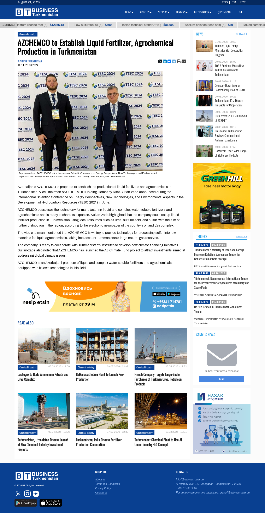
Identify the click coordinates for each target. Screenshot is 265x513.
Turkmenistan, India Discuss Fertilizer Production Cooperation (99, 442)
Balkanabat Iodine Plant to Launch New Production (100, 377)
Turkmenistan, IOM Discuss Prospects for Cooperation (229, 102)
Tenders (201, 236)
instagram (27, 494)
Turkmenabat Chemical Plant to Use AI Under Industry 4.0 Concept (158, 442)
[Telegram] (174, 61)
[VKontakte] (169, 61)
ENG (225, 2)
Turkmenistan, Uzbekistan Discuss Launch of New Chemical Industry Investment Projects (43, 444)
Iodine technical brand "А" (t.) (135, 25)
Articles (144, 12)
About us (100, 479)
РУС (243, 2)
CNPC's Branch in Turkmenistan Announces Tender (218, 309)
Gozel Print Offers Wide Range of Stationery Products (231, 153)
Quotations (224, 12)
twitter (18, 494)
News (200, 34)
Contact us (101, 492)
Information (201, 12)
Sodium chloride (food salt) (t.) (196, 25)
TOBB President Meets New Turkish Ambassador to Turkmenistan (229, 70)
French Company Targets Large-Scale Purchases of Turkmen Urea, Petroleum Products (158, 379)
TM (234, 2)
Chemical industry (27, 34)
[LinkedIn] (165, 61)
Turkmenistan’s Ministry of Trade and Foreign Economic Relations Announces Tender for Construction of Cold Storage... (219, 254)
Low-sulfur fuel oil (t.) (79, 25)
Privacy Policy (103, 488)
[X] (160, 61)
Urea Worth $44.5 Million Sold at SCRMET (231, 118)
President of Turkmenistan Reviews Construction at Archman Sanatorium (228, 135)
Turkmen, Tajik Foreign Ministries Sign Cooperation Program (229, 50)
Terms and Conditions (107, 484)
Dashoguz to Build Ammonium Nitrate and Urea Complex (43, 377)
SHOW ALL (241, 34)
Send (221, 379)
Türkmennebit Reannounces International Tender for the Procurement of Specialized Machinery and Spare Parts (221, 283)
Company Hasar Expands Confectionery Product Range (230, 87)
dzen (35, 494)
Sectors (162, 12)
